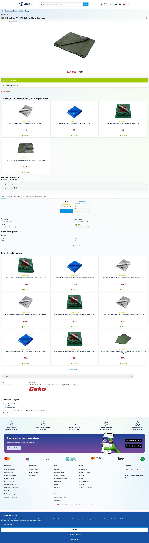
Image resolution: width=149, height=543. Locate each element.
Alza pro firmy (83, 469)
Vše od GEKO (4, 14)
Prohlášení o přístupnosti (11, 487)
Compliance (57, 500)
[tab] (3, 196)
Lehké (8, 405)
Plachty (27, 11)
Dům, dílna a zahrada (11, 11)
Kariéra (56, 484)
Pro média (57, 487)
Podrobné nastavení (74, 535)
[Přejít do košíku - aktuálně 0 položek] (129, 4)
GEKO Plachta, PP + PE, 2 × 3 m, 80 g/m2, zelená (37, 410)
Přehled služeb (8, 491)
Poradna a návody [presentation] (19, 196)
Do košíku (26, 135)
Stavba (21, 11)
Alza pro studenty (84, 481)
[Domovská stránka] (2, 11)
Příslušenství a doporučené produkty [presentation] (36, 196)
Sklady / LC (57, 494)
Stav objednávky (33, 469)
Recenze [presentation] (9, 196)
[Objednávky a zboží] (116, 4)
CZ (128, 477)
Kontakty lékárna (59, 472)
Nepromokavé (11, 407)
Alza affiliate (82, 478)
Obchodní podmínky (10, 484)
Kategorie (5, 376)
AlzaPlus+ (82, 475)
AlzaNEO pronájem (84, 472)
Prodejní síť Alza (9, 478)
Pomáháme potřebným (60, 497)
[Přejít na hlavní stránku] (26, 4)
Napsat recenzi (67, 211)
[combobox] (61, 4)
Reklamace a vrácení (10, 475)
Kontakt (56, 469)
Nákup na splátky (9, 481)
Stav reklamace (33, 472)
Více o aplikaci (13, 448)
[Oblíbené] (120, 4)
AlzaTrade (82, 484)
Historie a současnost (60, 478)
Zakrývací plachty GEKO (10, 188)
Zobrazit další (73, 369)
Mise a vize (57, 481)
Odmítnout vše (74, 539)
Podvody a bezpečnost (10, 497)
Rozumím (74, 530)
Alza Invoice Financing (85, 487)
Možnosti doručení (9, 469)
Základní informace (59, 475)
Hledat (85, 4)
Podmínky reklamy (9, 494)
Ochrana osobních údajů (85, 505)
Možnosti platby (8, 472)
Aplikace (56, 491)
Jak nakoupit (32, 475)
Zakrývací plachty (8, 184)
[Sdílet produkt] (146, 17)
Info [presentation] (3, 196)
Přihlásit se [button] (106, 5)
